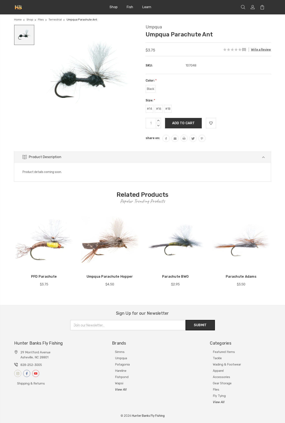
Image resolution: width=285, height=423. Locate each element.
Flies (216, 389)
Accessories (221, 377)
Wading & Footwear (227, 364)
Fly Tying (219, 396)
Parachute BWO (175, 277)
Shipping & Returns (31, 383)
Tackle (217, 358)
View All (121, 389)
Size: (150, 100)
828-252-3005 (31, 365)
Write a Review (261, 49)
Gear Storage (222, 383)
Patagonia (122, 364)
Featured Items (224, 352)
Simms (120, 352)
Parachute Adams (241, 277)
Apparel (218, 371)
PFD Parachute (44, 277)
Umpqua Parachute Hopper (110, 277)
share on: (153, 138)
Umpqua (121, 358)
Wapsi (119, 383)
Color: (151, 80)
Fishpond (122, 377)
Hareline (120, 371)
